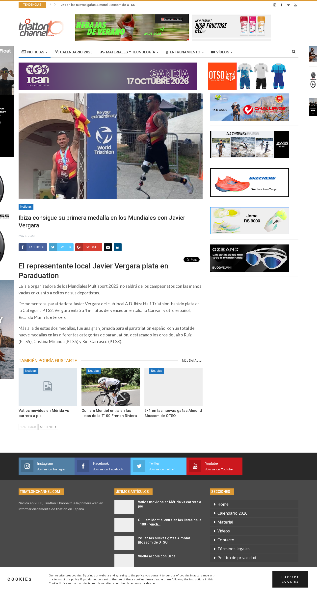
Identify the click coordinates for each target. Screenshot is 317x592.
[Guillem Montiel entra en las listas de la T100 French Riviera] (110, 387)
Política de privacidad (236, 557)
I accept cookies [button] (290, 579)
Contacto (225, 540)
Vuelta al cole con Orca (156, 556)
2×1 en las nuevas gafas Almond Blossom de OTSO (98, 5)
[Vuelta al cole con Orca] (124, 561)
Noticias (35, 52)
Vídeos (222, 52)
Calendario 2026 (76, 52)
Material (225, 522)
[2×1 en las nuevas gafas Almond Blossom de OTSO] (173, 387)
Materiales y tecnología (130, 52)
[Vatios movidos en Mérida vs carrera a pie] (48, 387)
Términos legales (233, 548)
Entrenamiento (185, 52)
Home (223, 504)
